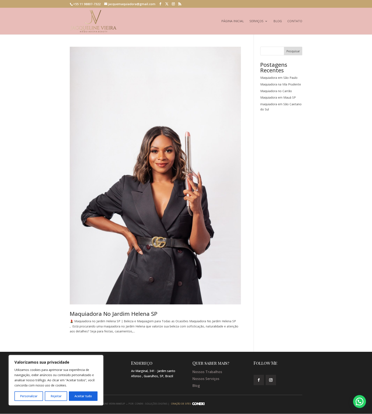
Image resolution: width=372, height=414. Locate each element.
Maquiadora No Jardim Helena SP (114, 314)
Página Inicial (232, 21)
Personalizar (28, 396)
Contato (294, 21)
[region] (56, 380)
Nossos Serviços (205, 378)
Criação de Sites (181, 403)
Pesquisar (293, 51)
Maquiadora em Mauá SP (278, 97)
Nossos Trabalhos (207, 371)
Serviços (257, 21)
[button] (359, 401)
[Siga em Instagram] (271, 380)
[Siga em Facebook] (259, 380)
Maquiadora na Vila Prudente (280, 84)
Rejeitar (56, 396)
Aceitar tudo (83, 396)
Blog (277, 21)
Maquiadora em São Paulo (279, 78)
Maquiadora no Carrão (276, 91)
